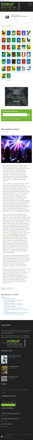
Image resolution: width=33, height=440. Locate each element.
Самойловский (8, 43)
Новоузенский (23, 50)
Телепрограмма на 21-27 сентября (19, 16)
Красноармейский (23, 57)
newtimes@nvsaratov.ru (27, 434)
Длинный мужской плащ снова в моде (13, 300)
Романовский (18, 43)
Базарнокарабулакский (23, 71)
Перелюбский (13, 50)
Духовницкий (18, 64)
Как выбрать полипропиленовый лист (10, 418)
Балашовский (13, 71)
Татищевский (23, 36)
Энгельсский (3, 36)
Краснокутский (18, 57)
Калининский (28, 57)
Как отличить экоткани (6, 424)
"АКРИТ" (13, 434)
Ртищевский (13, 43)
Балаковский (18, 71)
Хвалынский (8, 36)
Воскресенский (28, 64)
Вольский (4, 71)
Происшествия (24, 389)
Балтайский (8, 71)
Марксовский (3, 57)
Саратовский (3, 43)
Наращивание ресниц (9, 298)
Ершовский (8, 64)
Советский (28, 36)
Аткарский (28, 71)
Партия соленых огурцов (14, 356)
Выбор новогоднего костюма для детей (14, 314)
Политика (4, 389)
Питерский (3, 50)
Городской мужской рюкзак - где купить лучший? (16, 312)
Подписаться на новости (8, 405)
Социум (3, 392)
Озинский (19, 50)
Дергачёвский (23, 64)
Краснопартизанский (13, 57)
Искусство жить (10, 288)
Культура (17, 389)
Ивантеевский (3, 64)
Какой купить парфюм (9, 306)
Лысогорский (8, 57)
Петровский (8, 50)
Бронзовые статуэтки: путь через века (13, 308)
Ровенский (23, 43)
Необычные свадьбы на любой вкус (13, 303)
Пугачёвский (28, 43)
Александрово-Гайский (8, 79)
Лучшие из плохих (13, 376)
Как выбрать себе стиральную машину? (10, 413)
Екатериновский (13, 64)
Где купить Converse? (9, 301)
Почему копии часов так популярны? (13, 304)
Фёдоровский (13, 36)
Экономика (10, 389)
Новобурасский (28, 50)
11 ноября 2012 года (14, 366)
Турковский (18, 36)
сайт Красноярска (12, 234)
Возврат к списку (5, 289)
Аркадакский (3, 78)
